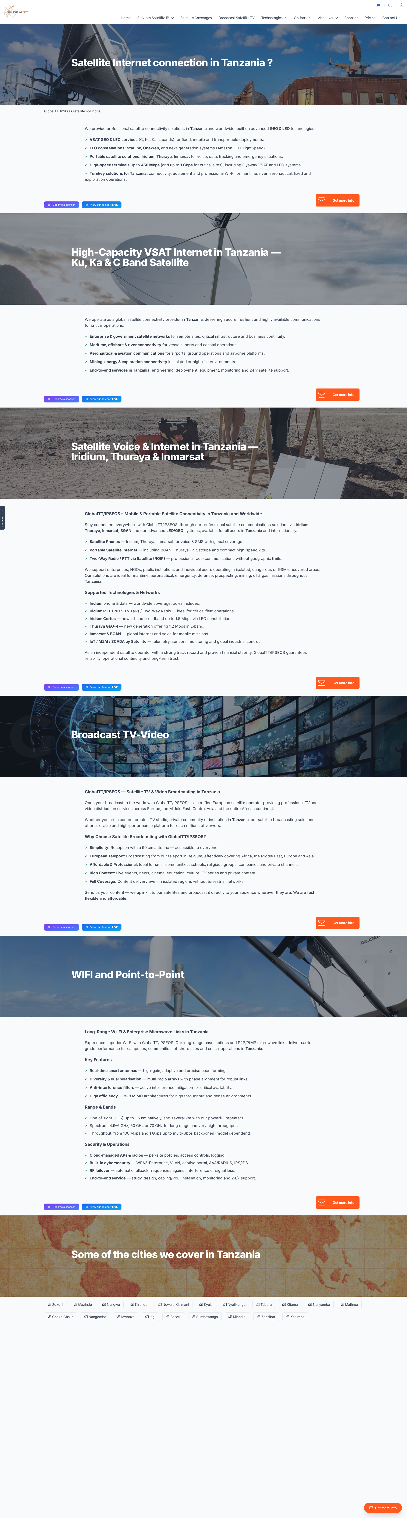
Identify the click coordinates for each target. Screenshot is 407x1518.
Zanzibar (267, 1317)
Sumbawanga (206, 1317)
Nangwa (113, 1304)
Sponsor (351, 18)
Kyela (208, 1304)
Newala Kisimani (175, 1304)
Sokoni (57, 1304)
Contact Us (391, 18)
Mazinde (84, 1304)
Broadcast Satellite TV (237, 18)
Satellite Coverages (196, 18)
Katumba (297, 1317)
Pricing (370, 18)
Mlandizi (239, 1317)
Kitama (292, 1304)
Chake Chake (62, 1317)
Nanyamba (321, 1304)
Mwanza (127, 1317)
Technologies (272, 18)
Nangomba (97, 1317)
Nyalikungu (236, 1304)
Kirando (141, 1304)
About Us (325, 18)
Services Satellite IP (153, 18)
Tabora (265, 1304)
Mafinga (351, 1304)
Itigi (152, 1317)
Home (126, 18)
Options (300, 18)
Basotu (175, 1317)
